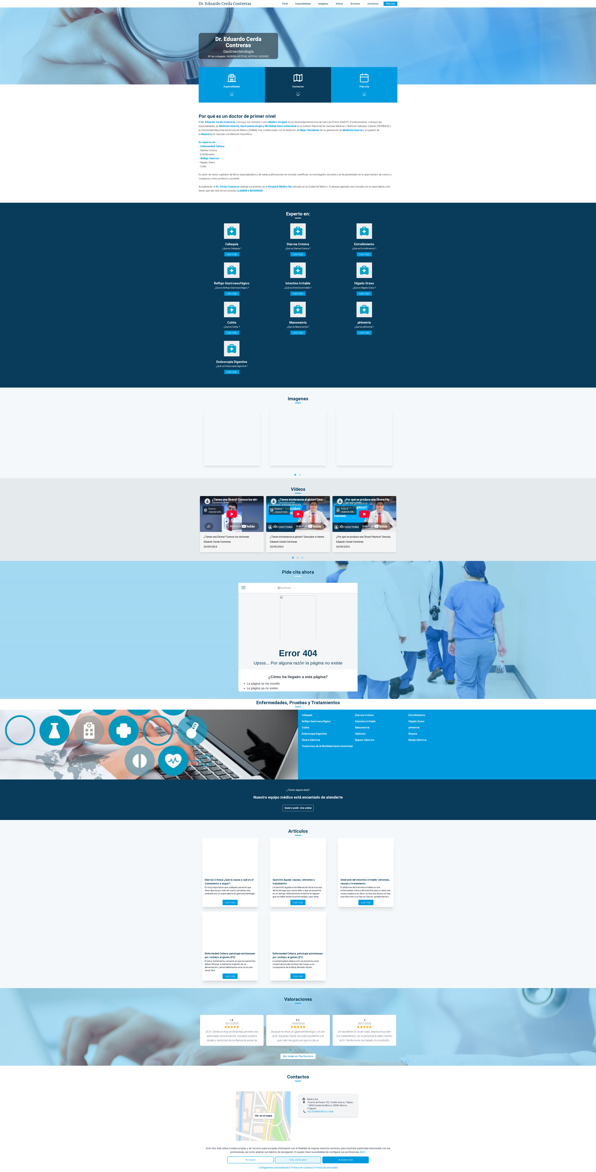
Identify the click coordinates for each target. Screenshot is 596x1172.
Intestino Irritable (365, 721)
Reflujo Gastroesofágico (316, 721)
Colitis (305, 727)
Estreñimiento (417, 715)
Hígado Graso (416, 721)
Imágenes (323, 3)
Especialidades (303, 3)
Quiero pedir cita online (298, 807)
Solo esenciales (298, 1159)
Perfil (285, 3)
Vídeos (339, 3)
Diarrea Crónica (364, 715)
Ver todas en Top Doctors (298, 1056)
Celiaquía (307, 715)
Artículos (355, 3)
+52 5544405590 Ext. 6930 (320, 1111)
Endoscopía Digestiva (314, 733)
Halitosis (360, 733)
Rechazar (250, 1159)
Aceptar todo (345, 1159)
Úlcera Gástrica (311, 739)
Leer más (232, 254)
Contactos (373, 3)
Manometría (362, 727)
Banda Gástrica (417, 739)
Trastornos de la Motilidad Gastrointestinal (327, 746)
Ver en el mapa (263, 1115)
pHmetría (414, 727)
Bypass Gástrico (364, 739)
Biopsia (413, 733)
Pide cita (390, 3)
